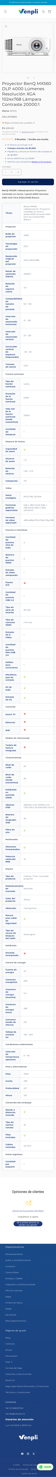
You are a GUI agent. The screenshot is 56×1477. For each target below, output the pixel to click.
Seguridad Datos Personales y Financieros (27, 1386)
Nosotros (10, 1380)
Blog (7, 1338)
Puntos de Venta (13, 1303)
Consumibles (12, 1272)
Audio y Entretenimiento (18, 1260)
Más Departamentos (15, 1321)
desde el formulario (41, 162)
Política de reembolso (33, 1465)
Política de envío (29, 1474)
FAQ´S (8, 1362)
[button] (5, 12)
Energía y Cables (14, 1278)
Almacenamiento (14, 1254)
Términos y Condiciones (17, 1392)
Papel (8, 1297)
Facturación (11, 1356)
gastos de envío (28, 132)
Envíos (8, 1350)
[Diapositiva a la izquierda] (22, 78)
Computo (10, 1266)
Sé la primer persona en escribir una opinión (28, 1223)
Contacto (10, 1344)
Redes (8, 1309)
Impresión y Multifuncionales (20, 1284)
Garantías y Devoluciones (18, 1374)
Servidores (10, 1315)
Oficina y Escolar (14, 1290)
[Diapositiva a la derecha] (34, 78)
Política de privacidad (18, 1469)
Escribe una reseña (38, 139)
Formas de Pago (13, 1368)
